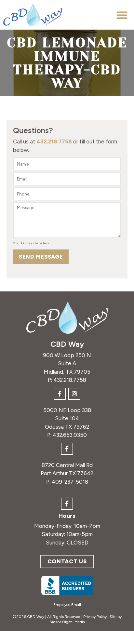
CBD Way (67, 344)
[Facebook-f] (60, 394)
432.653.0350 (70, 435)
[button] (122, 15)
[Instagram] (74, 394)
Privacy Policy (95, 616)
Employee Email (67, 604)
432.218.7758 (54, 141)
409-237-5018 (70, 481)
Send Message (41, 256)
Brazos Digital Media (67, 622)
